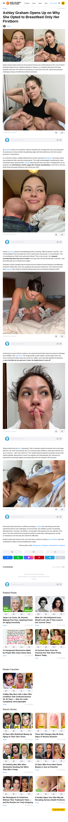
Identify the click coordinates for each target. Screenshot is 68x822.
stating (27, 162)
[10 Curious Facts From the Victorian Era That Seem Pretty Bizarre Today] (50, 637)
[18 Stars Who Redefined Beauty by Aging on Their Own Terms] (18, 721)
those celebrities (52, 539)
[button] (12, 552)
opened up (11, 251)
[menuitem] (27, 3)
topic (19, 448)
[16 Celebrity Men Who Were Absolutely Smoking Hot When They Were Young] (18, 751)
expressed (18, 355)
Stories (5, 655)
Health (37, 739)
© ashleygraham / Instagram (9, 132)
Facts (36, 658)
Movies (5, 772)
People (5, 8)
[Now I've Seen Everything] (13, 3)
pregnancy (49, 158)
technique (38, 526)
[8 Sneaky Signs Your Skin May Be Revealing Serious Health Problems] (50, 784)
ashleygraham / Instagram (40, 545)
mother (8, 149)
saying (9, 269)
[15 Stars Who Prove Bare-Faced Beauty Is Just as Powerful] (50, 751)
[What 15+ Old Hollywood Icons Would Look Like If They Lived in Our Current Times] (50, 604)
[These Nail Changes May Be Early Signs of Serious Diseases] (50, 721)
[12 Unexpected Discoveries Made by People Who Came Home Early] (18, 637)
